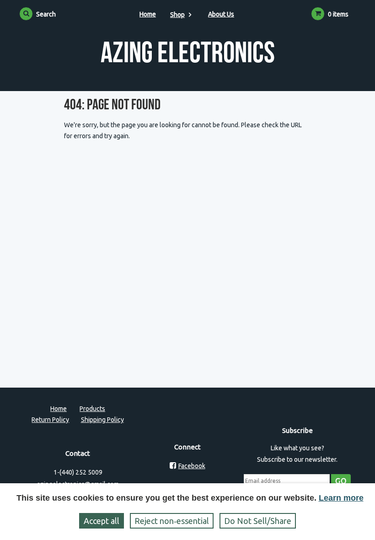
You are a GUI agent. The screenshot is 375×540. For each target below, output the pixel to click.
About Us (221, 14)
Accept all (101, 520)
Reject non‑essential (171, 520)
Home (147, 14)
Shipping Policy (102, 419)
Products (92, 408)
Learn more (341, 497)
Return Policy (50, 419)
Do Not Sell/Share (257, 520)
